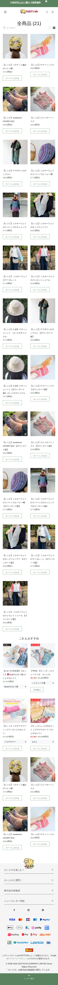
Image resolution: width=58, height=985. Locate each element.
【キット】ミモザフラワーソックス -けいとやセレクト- (14, 729)
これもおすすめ (29, 638)
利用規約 (33, 959)
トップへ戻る (29, 979)
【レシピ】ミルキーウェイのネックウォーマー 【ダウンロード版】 (15, 559)
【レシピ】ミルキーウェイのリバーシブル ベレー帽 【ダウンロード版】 (14, 502)
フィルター (11, 28)
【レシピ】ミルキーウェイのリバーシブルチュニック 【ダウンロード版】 (42, 502)
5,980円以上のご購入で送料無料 (25, 2)
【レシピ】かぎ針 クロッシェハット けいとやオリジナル (15, 333)
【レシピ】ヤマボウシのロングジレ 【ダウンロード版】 (42, 333)
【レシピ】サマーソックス (42, 65)
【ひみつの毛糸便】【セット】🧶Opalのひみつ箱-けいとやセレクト (14, 674)
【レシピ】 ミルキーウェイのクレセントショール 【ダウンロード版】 (15, 615)
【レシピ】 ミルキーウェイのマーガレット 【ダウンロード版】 (42, 559)
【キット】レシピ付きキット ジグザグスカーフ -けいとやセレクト (42, 729)
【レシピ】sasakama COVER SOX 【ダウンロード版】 (15, 446)
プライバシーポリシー (18, 959)
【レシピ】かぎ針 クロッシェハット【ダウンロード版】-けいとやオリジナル (15, 389)
